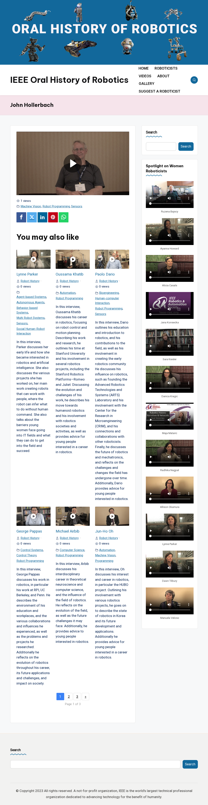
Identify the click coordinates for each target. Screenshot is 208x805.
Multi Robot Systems (30, 318)
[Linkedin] (42, 217)
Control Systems (32, 550)
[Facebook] (21, 217)
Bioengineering (109, 293)
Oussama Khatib (69, 274)
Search (151, 132)
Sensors (76, 206)
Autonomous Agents (30, 302)
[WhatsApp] (63, 217)
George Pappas (29, 531)
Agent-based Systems (31, 297)
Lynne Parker (27, 274)
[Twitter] (32, 217)
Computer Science (72, 550)
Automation (68, 293)
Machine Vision (31, 206)
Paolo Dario (105, 274)
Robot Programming (56, 206)
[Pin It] (53, 217)
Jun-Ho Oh (104, 531)
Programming (104, 561)
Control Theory (26, 555)
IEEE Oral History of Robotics (69, 80)
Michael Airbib (67, 531)
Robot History (30, 281)
